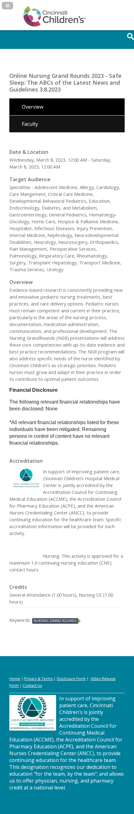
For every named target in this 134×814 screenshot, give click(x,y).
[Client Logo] (54, 25)
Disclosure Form (71, 678)
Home (14, 678)
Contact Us (32, 685)
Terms (47, 678)
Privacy (30, 678)
